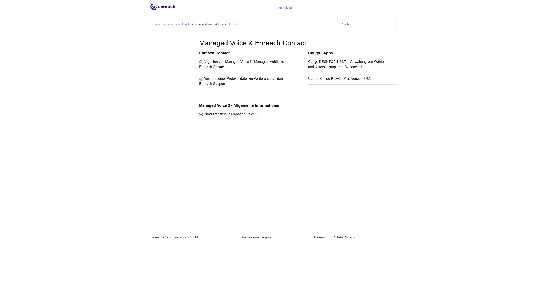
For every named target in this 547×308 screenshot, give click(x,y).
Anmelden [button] (285, 7)
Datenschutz (323, 237)
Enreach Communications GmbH (170, 24)
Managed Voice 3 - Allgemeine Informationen (240, 105)
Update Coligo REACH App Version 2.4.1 (339, 78)
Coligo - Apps (320, 53)
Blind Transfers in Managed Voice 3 (231, 114)
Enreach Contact (214, 53)
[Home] (163, 10)
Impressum (250, 237)
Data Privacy (345, 237)
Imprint (266, 237)
